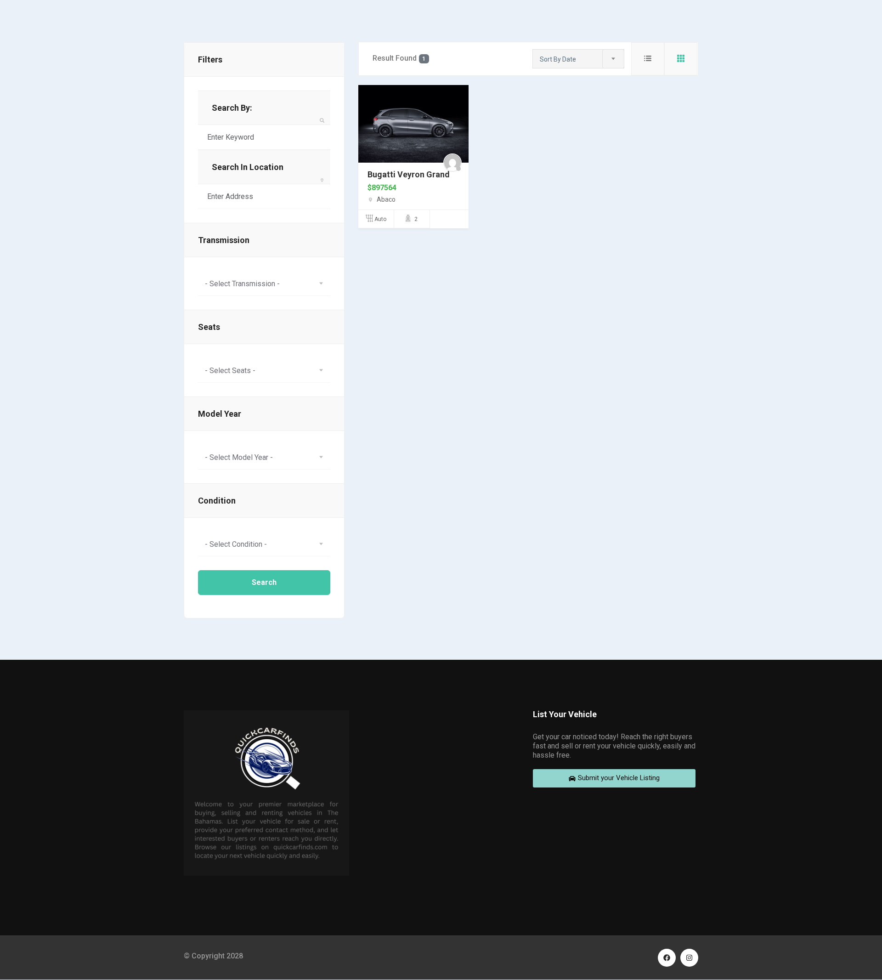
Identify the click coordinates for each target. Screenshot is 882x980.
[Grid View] (680, 58)
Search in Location (247, 167)
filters (210, 59)
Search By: (232, 108)
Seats (209, 327)
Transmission (223, 240)
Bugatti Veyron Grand (409, 174)
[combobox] (264, 283)
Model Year (219, 414)
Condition (217, 500)
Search (264, 582)
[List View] (647, 58)
